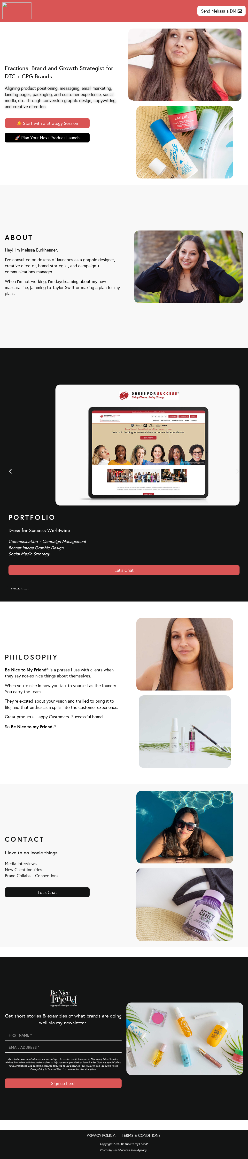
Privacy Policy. (101, 1135)
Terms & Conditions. (142, 1135)
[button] (10, 471)
